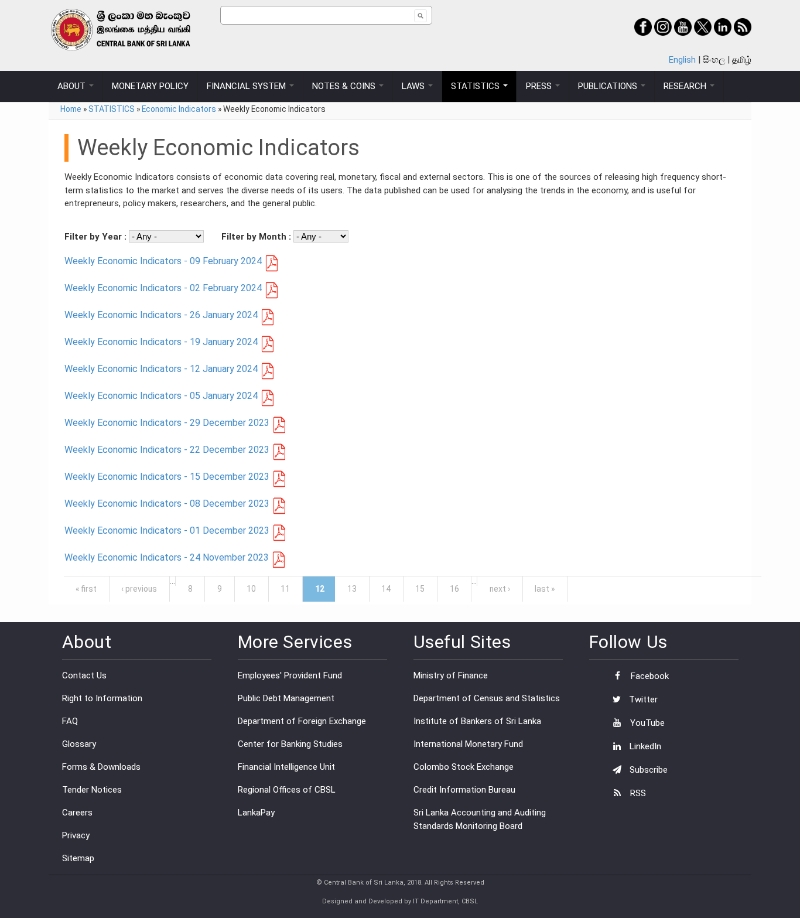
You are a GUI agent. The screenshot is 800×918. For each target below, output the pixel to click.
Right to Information (102, 698)
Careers (77, 812)
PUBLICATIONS (609, 86)
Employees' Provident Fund (290, 675)
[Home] (134, 29)
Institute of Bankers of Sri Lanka (477, 721)
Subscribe (647, 770)
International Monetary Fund (468, 744)
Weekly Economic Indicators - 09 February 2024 (163, 261)
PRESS (540, 86)
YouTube (646, 723)
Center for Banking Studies (290, 744)
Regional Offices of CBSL (287, 789)
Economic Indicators (179, 109)
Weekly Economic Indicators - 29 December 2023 (166, 422)
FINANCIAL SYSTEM (247, 86)
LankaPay (256, 812)
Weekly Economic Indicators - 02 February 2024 (163, 288)
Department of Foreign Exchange (302, 721)
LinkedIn (644, 746)
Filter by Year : (96, 236)
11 (285, 588)
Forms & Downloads (101, 767)
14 (386, 588)
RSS (637, 793)
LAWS (414, 86)
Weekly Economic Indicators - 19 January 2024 (161, 341)
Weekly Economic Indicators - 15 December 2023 (166, 476)
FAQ (70, 721)
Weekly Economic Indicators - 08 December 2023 (166, 503)
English (682, 59)
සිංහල (714, 59)
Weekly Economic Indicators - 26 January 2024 (161, 314)
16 (454, 588)
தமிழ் (741, 59)
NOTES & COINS (345, 86)
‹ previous (139, 588)
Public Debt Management (286, 698)
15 (420, 588)
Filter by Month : (257, 236)
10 (251, 588)
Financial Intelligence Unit (286, 767)
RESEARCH (686, 86)
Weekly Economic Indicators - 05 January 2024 (161, 395)
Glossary (79, 744)
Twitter (642, 699)
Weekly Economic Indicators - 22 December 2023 (166, 449)
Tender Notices (92, 789)
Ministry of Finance (450, 675)
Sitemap (78, 858)
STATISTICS (476, 86)
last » (545, 588)
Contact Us (84, 675)
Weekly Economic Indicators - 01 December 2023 (166, 530)
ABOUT (72, 86)
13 (352, 588)
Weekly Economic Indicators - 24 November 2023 (166, 557)
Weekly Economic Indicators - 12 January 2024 (161, 368)
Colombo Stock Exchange (463, 767)
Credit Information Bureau (464, 789)
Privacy (76, 835)
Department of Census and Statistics (486, 698)
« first (86, 588)
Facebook (648, 676)
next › (500, 588)
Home (70, 109)
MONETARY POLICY (150, 86)
